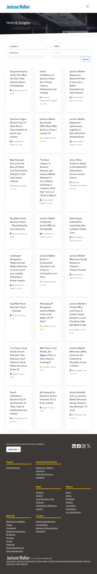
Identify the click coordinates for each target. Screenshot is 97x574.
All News (40, 492)
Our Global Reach (73, 512)
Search (86, 59)
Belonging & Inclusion (15, 531)
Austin (68, 492)
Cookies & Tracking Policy (26, 561)
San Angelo (71, 505)
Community (11, 528)
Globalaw (10, 544)
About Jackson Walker (15, 521)
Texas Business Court (45, 499)
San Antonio (71, 509)
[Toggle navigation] (87, 6)
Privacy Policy (42, 561)
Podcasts (40, 502)
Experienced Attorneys (45, 521)
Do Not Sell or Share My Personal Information (66, 561)
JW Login (24, 564)
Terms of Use (11, 561)
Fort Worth (70, 499)
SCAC (18, 564)
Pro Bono (10, 537)
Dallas (68, 495)
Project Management (15, 547)
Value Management (14, 551)
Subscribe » (13, 449)
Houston (69, 502)
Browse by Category (44, 467)
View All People (13, 467)
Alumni (9, 541)
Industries (40, 470)
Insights (39, 495)
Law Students (42, 524)
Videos (9, 524)
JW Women (10, 534)
